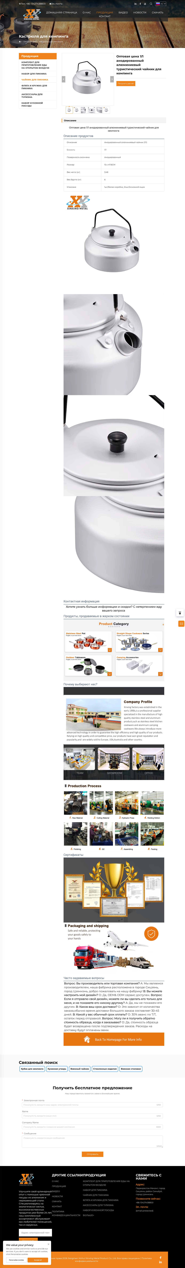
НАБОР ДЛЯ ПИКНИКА (34, 74)
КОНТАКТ (104, 16)
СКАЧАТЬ (157, 12)
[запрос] (181, 624)
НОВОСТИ (139, 12)
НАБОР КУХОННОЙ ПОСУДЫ (32, 104)
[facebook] (140, 4)
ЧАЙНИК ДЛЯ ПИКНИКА (35, 80)
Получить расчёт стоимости (126, 84)
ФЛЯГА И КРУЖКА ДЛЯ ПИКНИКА (34, 87)
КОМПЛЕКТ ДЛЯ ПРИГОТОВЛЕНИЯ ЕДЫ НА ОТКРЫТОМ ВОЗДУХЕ (35, 65)
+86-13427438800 (36, 3)
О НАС (87, 12)
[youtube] (145, 4)
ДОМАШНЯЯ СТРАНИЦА (61, 12)
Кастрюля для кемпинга (51, 41)
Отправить (92, 1154)
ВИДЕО (123, 12)
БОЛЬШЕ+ (88, 1215)
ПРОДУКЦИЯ (104, 12)
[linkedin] (135, 4)
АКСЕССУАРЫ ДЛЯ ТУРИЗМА (32, 95)
